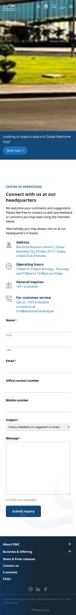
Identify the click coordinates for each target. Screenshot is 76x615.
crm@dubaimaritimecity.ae (35, 311)
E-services (10, 572)
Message (13, 438)
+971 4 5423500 (27, 287)
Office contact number (22, 380)
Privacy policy (40, 610)
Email (11, 361)
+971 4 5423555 (38, 302)
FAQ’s (7, 579)
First (8, 335)
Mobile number (17, 400)
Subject (12, 420)
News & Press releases (19, 559)
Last (8, 350)
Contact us (11, 566)
